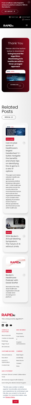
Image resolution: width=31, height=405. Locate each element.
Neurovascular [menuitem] (6, 335)
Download (14, 86)
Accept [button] (15, 401)
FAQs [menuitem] (17, 366)
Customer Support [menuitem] (25, 17)
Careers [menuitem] (18, 363)
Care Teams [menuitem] (20, 336)
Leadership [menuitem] (19, 358)
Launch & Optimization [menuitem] (6, 361)
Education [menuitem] (5, 358)
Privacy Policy (10, 397)
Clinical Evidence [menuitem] (7, 355)
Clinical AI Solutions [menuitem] (5, 331)
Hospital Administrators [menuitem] (20, 343)
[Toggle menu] (26, 25)
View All (7, 117)
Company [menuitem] (19, 351)
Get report (9, 11)
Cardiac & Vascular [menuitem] (8, 338)
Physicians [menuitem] (19, 333)
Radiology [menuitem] (5, 341)
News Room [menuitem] (20, 360)
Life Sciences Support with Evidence (12, 380)
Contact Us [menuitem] (27, 19)
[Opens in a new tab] (3, 325)
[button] (8, 315)
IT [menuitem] (16, 339)
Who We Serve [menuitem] (20, 330)
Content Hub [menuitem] (5, 365)
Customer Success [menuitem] (8, 351)
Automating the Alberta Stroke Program (14, 383)
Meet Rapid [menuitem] (19, 355)
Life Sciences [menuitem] (5, 347)
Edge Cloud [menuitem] (5, 344)
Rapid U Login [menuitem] (14, 17)
